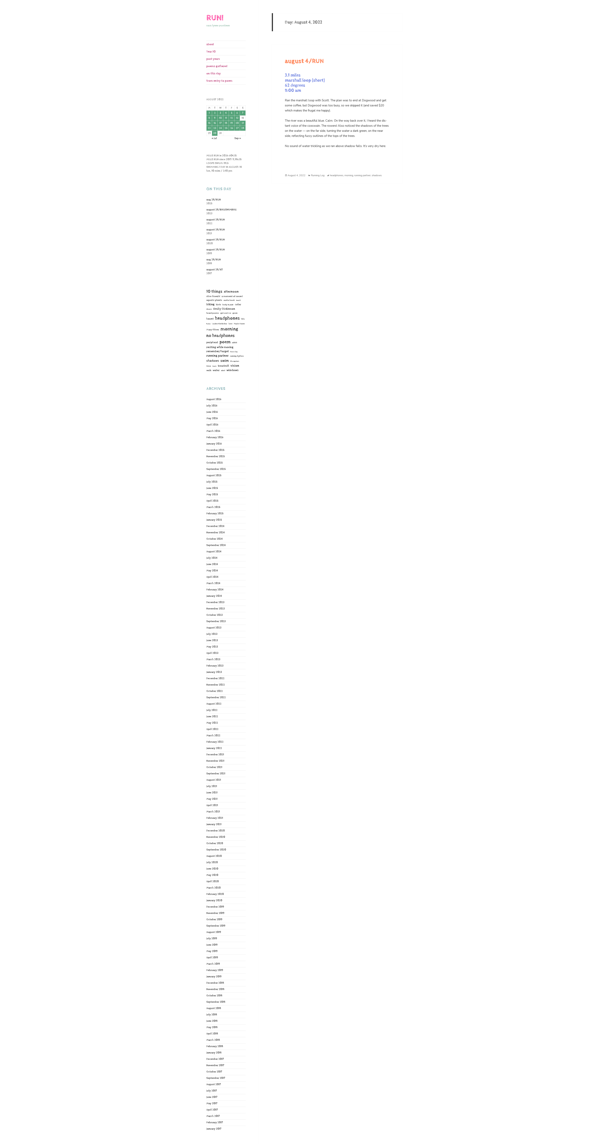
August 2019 (213, 932)
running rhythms (237, 356)
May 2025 (212, 494)
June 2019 (212, 944)
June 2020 (212, 868)
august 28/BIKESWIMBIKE (221, 209)
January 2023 (214, 672)
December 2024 (215, 526)
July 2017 (211, 1090)
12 (231, 118)
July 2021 (211, 786)
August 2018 (213, 1008)
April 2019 (212, 957)
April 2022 (212, 729)
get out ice (225, 313)
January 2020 (214, 900)
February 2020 (215, 894)
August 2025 (213, 475)
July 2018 (211, 1014)
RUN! (214, 18)
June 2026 (212, 412)
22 (209, 128)
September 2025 (216, 469)
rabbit (234, 342)
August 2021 (213, 779)
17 (220, 123)
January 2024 (214, 596)
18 (226, 123)
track (214, 366)
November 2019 (215, 913)
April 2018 (212, 1033)
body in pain (228, 305)
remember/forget (217, 351)
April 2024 (212, 577)
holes (208, 324)
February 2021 (214, 818)
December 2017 (215, 1059)
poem (224, 341)
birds (218, 304)
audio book (229, 300)
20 (237, 123)
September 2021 (215, 773)
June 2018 (212, 1021)
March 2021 (213, 811)
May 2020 (212, 875)
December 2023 (215, 602)
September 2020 (216, 849)
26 (231, 128)
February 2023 (214, 665)
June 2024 (212, 564)
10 (220, 118)
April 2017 (212, 1109)
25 (226, 128)
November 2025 (215, 456)
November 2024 (215, 532)
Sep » (237, 138)
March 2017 (213, 1116)
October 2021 (214, 767)
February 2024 (214, 589)
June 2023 (212, 640)
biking (210, 304)
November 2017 (215, 1065)
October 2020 (214, 843)
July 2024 (211, 557)
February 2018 (214, 1046)
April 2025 (212, 500)
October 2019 (214, 919)
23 (214, 128)
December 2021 (215, 754)
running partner (217, 356)
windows (232, 370)
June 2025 (212, 488)
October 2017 (214, 1071)
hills (243, 319)
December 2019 (215, 906)
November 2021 (215, 760)
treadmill (223, 365)
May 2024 (212, 570)
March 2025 (213, 507)
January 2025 (214, 519)
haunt (210, 318)
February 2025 (214, 513)
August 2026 (213, 399)
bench (238, 300)
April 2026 (212, 424)
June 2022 (212, 716)
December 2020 (215, 830)
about (210, 44)
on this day (213, 73)
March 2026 (213, 431)
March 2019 (213, 963)
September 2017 (215, 1078)
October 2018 (214, 995)
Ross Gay (234, 352)
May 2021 (211, 799)
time (208, 366)
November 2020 (215, 837)
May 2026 (212, 418)
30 (214, 133)
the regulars (234, 361)
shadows (212, 361)
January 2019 (214, 976)
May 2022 (212, 722)
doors (209, 309)
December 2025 (215, 450)
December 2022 (215, 678)
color (238, 304)
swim (224, 361)
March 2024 (213, 583)
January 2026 (214, 443)
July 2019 (211, 938)
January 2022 (214, 748)
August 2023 (213, 627)
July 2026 (211, 405)
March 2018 (213, 1040)
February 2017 (214, 1122)
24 (220, 128)
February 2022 (214, 741)
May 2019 (212, 951)
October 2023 (214, 615)
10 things (214, 291)
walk (208, 370)
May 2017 (211, 1103)
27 (237, 128)
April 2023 (212, 653)
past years (213, 59)
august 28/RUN (215, 219)
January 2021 (213, 824)
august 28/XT (214, 269)
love (230, 324)
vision (234, 366)
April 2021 (212, 805)
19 (231, 123)
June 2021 (211, 792)
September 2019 (215, 925)
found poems (212, 313)
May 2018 (212, 1027)
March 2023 (213, 659)
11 (226, 118)
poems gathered (216, 66)
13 (237, 118)
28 (242, 128)
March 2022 (213, 735)
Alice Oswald (213, 296)
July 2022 (211, 710)
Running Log (317, 175)
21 (243, 123)
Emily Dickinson (224, 309)
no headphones (220, 335)
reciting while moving (219, 347)
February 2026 (214, 437)
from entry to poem (219, 80)
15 (209, 123)
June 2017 (211, 1097)
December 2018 (215, 982)
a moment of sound (232, 296)
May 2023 (212, 646)
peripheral (212, 342)
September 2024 (216, 545)
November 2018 (215, 989)
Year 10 (211, 51)
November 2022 (215, 684)
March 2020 (213, 887)
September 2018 (215, 1001)
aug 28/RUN (213, 199)
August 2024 (213, 551)
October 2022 (214, 691)
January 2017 (213, 1128)
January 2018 (214, 1052)
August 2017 (213, 1084)
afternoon (231, 292)
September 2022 (216, 697)
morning (229, 329)
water (216, 370)
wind (223, 370)
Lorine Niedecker (219, 324)
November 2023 (215, 608)
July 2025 (211, 481)
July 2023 (211, 634)
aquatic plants (214, 300)
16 (215, 123)
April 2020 (212, 881)
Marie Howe (239, 324)
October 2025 (214, 462)
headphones (227, 318)
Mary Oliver (212, 329)
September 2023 (216, 621)
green (235, 313)
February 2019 (214, 970)
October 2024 (214, 538)
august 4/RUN (304, 61)
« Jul (214, 138)
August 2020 (214, 856)
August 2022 (213, 703)
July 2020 (212, 862)
